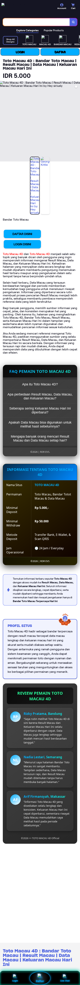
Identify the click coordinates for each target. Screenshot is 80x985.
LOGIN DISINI (22, 244)
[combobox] (36, 22)
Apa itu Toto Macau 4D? (40, 384)
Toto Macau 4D (13, 254)
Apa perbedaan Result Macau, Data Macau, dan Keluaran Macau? (40, 396)
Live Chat (65, 980)
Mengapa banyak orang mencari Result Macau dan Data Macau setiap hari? (40, 438)
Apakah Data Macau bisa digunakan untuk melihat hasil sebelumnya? (40, 424)
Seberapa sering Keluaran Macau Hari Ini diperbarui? (40, 410)
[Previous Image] (3, 121)
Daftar (40, 981)
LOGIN (20, 52)
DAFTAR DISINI (22, 234)
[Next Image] (77, 121)
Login (15, 980)
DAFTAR (60, 52)
